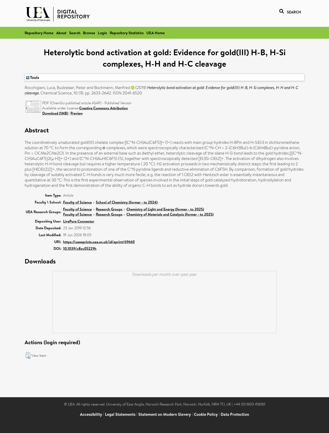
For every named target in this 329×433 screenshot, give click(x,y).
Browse (89, 32)
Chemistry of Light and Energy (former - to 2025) (165, 209)
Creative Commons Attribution (103, 108)
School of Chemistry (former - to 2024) (127, 202)
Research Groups (109, 209)
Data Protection (235, 414)
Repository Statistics (127, 32)
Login (102, 32)
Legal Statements (120, 414)
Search (74, 32)
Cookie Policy (206, 414)
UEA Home (155, 32)
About (61, 32)
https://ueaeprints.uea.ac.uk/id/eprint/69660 (99, 241)
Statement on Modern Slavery (164, 414)
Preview (76, 113)
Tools (34, 77)
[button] (27, 355)
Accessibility (91, 414)
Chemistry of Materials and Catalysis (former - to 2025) (170, 214)
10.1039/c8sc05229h (79, 248)
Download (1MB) (55, 113)
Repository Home (39, 32)
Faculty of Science (77, 202)
